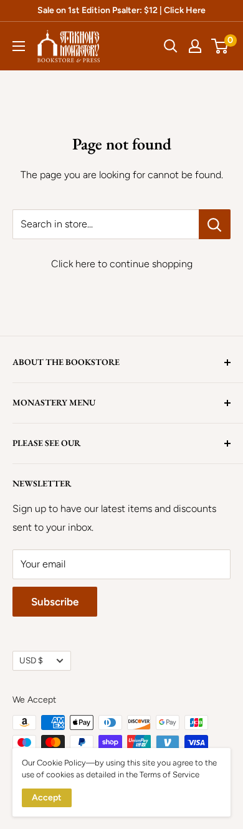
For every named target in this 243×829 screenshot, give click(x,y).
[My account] (195, 46)
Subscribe (55, 601)
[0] (220, 46)
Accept (47, 797)
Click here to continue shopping (122, 264)
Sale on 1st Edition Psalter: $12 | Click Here (121, 10)
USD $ (31, 660)
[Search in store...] (215, 224)
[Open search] (171, 46)
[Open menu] (18, 46)
